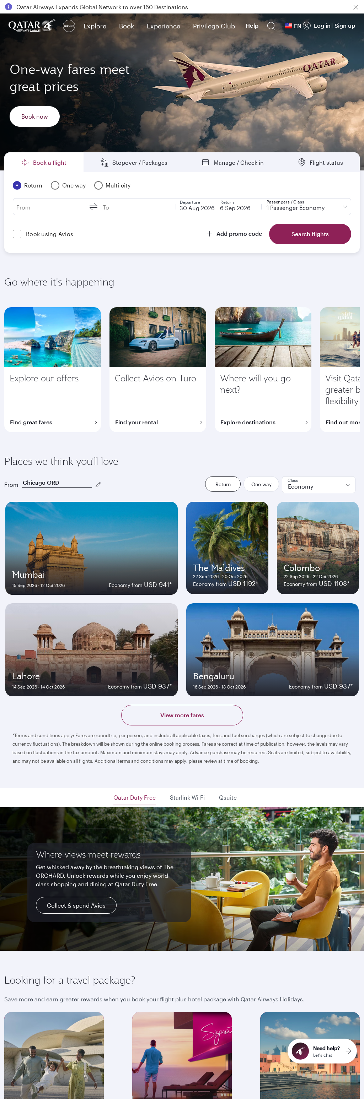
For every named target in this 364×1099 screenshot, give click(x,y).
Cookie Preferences (276, 1075)
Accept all (336, 1075)
